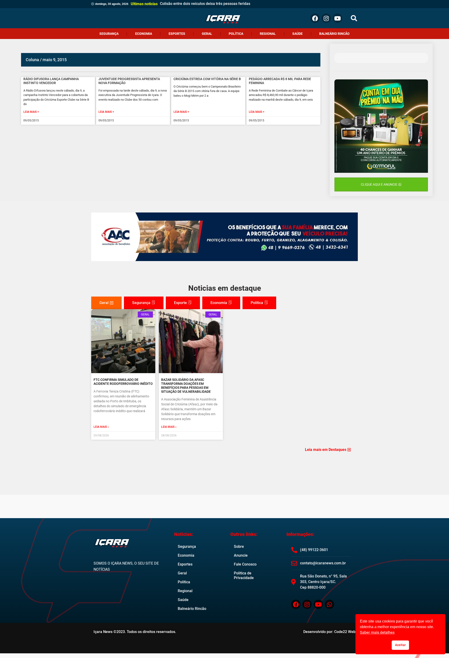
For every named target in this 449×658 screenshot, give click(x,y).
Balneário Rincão (334, 33)
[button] (354, 18)
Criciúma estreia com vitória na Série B (207, 79)
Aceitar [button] (400, 645)
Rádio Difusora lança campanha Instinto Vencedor (51, 81)
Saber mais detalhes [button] (377, 632)
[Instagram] (326, 18)
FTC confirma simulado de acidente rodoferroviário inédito (123, 382)
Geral (207, 33)
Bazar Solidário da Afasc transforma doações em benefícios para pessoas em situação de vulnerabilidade (186, 385)
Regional (268, 33)
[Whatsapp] (329, 604)
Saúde (297, 33)
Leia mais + (31, 111)
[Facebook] (315, 18)
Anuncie (241, 555)
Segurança (109, 33)
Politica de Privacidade (244, 575)
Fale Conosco (245, 564)
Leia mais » (101, 426)
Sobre (239, 546)
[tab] (106, 303)
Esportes (177, 33)
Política (236, 33)
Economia (143, 33)
